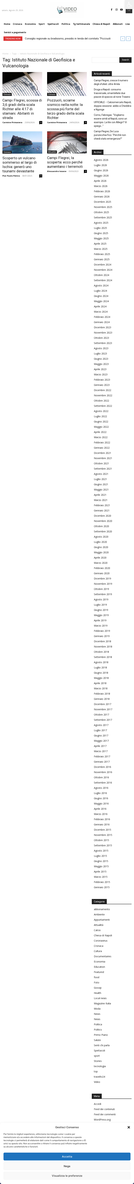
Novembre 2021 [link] (103, 458)
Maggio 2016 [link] (101, 803)
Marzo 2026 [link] (100, 186)
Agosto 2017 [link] (101, 725)
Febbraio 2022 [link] (102, 442)
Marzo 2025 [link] (100, 248)
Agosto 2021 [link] (101, 473)
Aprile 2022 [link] (100, 432)
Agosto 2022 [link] (101, 411)
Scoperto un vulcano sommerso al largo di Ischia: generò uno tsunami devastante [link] (19, 164)
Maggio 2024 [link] (101, 301)
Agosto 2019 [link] (101, 599)
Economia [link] (99, 961)
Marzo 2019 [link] (100, 625)
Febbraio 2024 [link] (102, 317)
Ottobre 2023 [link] (101, 337)
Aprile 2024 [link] (100, 306)
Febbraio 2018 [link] (102, 693)
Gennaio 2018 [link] (102, 698)
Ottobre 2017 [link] (101, 714)
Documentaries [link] (102, 956)
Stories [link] (98, 1061)
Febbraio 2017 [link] (102, 756)
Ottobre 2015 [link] (101, 840)
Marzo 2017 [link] (100, 751)
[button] (129, 1127)
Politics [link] (98, 1029)
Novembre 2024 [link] (103, 269)
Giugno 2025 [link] (101, 233)
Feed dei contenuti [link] (104, 1109)
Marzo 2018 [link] (100, 688)
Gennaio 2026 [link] (102, 196)
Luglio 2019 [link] (100, 604)
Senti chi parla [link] (102, 1045)
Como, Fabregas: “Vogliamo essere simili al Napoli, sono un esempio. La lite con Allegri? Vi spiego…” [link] (110, 120)
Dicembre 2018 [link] (102, 641)
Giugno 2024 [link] (101, 296)
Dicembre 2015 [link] (102, 829)
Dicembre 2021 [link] (102, 453)
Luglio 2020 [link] (100, 542)
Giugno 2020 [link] (101, 547)
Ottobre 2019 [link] (101, 589)
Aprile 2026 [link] (100, 180)
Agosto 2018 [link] (101, 662)
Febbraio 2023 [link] (102, 379)
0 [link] (40, 122)
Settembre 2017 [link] (103, 719)
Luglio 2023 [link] (100, 353)
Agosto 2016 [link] (101, 787)
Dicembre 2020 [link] (102, 515)
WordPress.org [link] (102, 1119)
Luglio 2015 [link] (100, 855)
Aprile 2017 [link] (100, 746)
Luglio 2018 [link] (100, 667)
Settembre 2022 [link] (103, 405)
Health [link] (97, 993)
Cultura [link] (98, 951)
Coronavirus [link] (100, 940)
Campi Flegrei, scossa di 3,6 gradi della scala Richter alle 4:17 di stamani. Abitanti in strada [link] (22, 109)
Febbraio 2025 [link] (102, 254)
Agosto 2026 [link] (101, 160)
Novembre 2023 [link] (103, 332)
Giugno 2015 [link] (101, 861)
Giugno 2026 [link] (101, 170)
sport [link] (97, 1055)
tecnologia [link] (100, 1066)
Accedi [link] (97, 1104)
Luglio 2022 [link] (100, 416)
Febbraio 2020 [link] (102, 568)
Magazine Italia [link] (102, 1003)
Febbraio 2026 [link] (102, 191)
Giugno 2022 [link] (101, 421)
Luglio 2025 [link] (100, 228)
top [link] (96, 1071)
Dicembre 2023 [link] (102, 327)
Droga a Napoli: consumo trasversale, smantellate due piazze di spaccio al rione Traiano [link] (112, 93)
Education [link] (99, 966)
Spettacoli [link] (99, 1050)
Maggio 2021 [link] (101, 489)
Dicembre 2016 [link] (102, 767)
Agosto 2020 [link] (101, 536)
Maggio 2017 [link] (101, 740)
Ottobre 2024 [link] (101, 275)
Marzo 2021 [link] (100, 500)
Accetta (67, 1156)
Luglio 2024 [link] (100, 290)
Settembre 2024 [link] (103, 280)
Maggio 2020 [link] (101, 552)
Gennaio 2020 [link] (102, 573)
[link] (129, 4)
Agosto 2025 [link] (101, 222)
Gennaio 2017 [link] (102, 761)
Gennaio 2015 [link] (102, 887)
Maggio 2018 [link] (101, 678)
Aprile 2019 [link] (100, 620)
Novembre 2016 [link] (103, 772)
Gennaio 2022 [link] (102, 447)
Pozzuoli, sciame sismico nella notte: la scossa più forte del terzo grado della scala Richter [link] (65, 109)
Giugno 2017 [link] (101, 735)
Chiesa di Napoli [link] (103, 935)
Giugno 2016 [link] (101, 798)
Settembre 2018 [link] (103, 657)
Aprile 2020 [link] (100, 557)
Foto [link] (96, 982)
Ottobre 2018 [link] (101, 651)
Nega (67, 1166)
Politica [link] (98, 1024)
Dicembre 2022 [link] (102, 390)
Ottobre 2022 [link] (101, 400)
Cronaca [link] (7, 94)
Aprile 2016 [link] (100, 808)
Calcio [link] (97, 930)
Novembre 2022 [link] (103, 395)
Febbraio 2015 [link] (102, 882)
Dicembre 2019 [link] (102, 578)
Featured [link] (99, 972)
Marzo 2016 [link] (100, 814)
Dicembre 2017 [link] (102, 704)
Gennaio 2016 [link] (102, 824)
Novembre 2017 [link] (103, 709)
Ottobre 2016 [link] (101, 777)
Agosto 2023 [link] (101, 348)
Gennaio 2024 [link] (102, 322)
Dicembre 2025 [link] (102, 201)
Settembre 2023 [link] (103, 343)
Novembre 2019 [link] (103, 583)
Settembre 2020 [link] (103, 531)
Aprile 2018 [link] (100, 683)
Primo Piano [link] (101, 1034)
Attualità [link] (52, 152)
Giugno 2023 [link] (101, 358)
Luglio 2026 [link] (100, 165)
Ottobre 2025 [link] (101, 212)
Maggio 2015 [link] (101, 866)
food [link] (96, 977)
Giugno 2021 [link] (101, 484)
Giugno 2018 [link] (101, 672)
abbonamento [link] (102, 909)
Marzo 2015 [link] (100, 876)
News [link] (97, 1014)
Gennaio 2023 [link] (102, 385)
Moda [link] (97, 1008)
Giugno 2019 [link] (101, 610)
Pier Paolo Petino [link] (11, 175)
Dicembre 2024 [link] (102, 264)
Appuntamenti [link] (102, 919)
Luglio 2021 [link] (100, 479)
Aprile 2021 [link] (100, 494)
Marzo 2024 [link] (100, 311)
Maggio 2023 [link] (101, 364)
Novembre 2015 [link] (103, 835)
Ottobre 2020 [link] (101, 526)
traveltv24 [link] (99, 1076)
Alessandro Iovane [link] (56, 171)
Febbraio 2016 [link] (102, 819)
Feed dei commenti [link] (105, 1114)
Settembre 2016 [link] (103, 782)
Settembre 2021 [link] (103, 468)
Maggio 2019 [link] (101, 615)
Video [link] (97, 1082)
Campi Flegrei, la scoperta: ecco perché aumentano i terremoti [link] (65, 162)
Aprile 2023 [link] (100, 369)
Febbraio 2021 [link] (102, 505)
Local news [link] (100, 998)
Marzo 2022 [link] (100, 437)
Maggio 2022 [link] (101, 426)
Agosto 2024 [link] (101, 285)
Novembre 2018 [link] (103, 646)
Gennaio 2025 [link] (102, 259)
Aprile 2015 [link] (100, 871)
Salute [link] (97, 1040)
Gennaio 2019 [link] (102, 636)
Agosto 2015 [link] (101, 850)
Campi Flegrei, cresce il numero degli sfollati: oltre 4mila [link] (111, 82)
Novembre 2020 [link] (103, 521)
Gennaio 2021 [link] (102, 510)
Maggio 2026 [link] (101, 175)
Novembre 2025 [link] (103, 207)
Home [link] (5, 53)
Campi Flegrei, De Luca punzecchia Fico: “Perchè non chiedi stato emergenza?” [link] (110, 135)
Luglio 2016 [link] (100, 793)
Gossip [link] (98, 987)
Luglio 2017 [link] (100, 730)
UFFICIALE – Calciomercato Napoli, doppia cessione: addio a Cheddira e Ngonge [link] (112, 106)
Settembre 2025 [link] (103, 217)
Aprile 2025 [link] (100, 243)
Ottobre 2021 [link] (101, 463)
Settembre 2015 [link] (103, 845)
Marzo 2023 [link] (100, 374)
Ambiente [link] (99, 914)
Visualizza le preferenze (67, 1175)
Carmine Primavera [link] (12, 122)
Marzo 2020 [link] (100, 562)
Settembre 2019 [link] (103, 594)
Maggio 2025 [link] (101, 238)
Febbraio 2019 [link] (102, 630)
